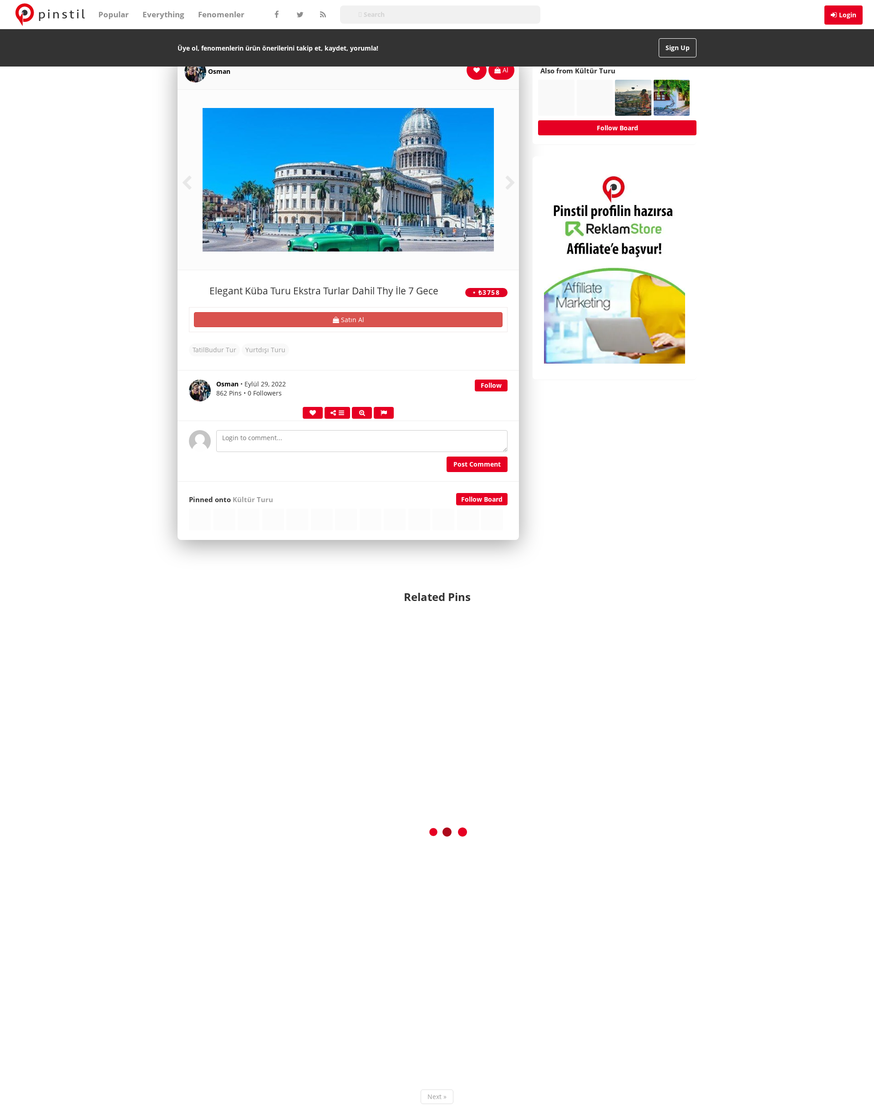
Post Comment (477, 464)
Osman (219, 71)
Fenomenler (221, 14)
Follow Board (482, 499)
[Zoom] (362, 413)
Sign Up (678, 47)
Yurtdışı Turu (265, 349)
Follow (491, 385)
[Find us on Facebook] (276, 14)
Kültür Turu (253, 499)
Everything (163, 14)
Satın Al (351, 319)
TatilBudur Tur (214, 349)
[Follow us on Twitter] (299, 14)
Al (504, 70)
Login (847, 14)
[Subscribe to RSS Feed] (321, 14)
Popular (113, 14)
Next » (437, 1096)
